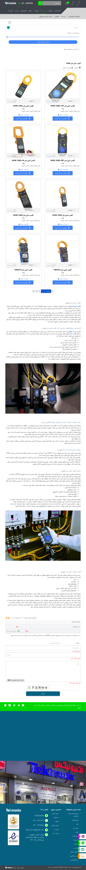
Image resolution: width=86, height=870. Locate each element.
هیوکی (57, 16)
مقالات (30, 11)
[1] (51, 643)
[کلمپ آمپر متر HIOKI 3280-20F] (63, 142)
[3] (55, 643)
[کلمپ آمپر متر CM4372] (63, 251)
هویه (77, 832)
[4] (57, 643)
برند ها (43, 11)
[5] (59, 643)
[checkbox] (71, 101)
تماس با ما (10, 11)
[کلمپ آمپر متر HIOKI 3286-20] (23, 142)
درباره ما (17, 11)
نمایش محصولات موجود (70, 49)
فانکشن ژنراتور (74, 852)
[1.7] (7, 618)
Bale (82, 849)
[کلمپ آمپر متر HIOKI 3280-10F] (63, 87)
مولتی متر (75, 828)
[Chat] (82, 856)
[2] (53, 643)
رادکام (14, 868)
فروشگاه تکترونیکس (74, 16)
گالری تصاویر (23, 11)
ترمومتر (76, 844)
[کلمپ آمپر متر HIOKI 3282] (23, 87)
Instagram (82, 837)
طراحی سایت (20, 868)
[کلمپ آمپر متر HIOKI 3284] (23, 196)
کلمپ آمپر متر (76, 306)
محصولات (50, 11)
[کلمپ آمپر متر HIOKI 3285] (63, 196)
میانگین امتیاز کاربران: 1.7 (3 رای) (26, 618)
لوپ (77, 824)
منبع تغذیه (75, 836)
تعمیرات (37, 11)
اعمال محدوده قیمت (43, 42)
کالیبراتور (76, 840)
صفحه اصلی (57, 11)
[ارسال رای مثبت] (20, 631)
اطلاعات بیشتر (63, 115)
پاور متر (76, 848)
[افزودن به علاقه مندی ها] (54, 101)
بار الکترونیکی (74, 860)
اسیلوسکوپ (75, 820)
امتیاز (77, 643)
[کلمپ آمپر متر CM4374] (23, 251)
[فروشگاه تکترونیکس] (10, 3)
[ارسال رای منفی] (28, 631)
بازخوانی (29, 687)
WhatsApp (82, 843)
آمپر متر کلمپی (74, 856)
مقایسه (70, 101)
